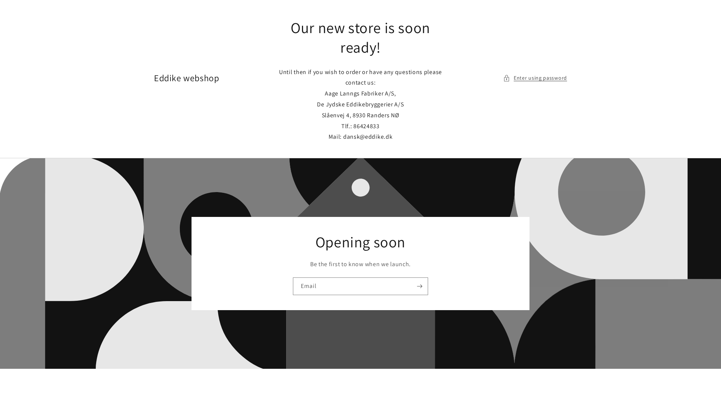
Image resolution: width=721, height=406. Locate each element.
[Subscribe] (419, 286)
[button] (535, 78)
